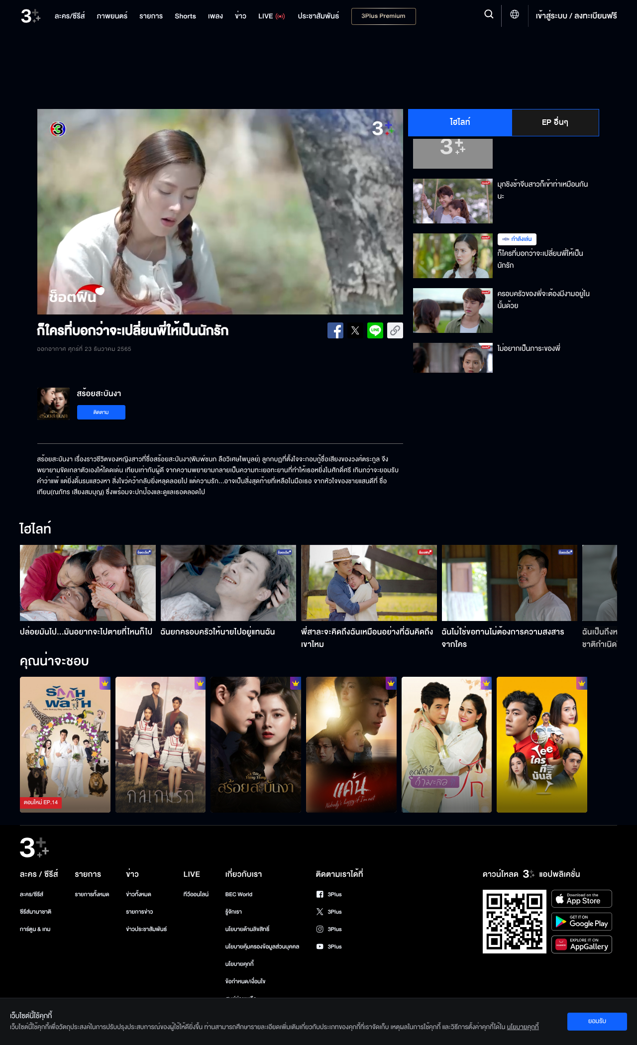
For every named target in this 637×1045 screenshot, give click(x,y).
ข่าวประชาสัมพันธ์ (146, 929)
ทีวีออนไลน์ (196, 894)
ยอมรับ (597, 1021)
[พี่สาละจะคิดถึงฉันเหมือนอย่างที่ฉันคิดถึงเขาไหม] (369, 583)
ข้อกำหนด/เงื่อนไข (245, 981)
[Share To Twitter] (355, 330)
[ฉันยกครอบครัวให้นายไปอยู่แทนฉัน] (229, 583)
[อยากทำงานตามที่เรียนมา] (65, 744)
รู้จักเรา (233, 912)
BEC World (238, 894)
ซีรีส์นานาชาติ (35, 912)
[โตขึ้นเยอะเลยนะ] (160, 744)
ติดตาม (101, 412)
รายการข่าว (139, 912)
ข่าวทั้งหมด (138, 894)
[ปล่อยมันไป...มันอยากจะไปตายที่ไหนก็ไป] (88, 583)
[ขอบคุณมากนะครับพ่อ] (542, 744)
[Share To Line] (375, 330)
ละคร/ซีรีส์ (31, 894)
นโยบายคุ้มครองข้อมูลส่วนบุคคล (262, 946)
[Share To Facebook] (335, 330)
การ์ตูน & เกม (35, 929)
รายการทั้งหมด (92, 894)
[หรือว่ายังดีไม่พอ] (256, 744)
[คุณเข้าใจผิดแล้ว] (447, 744)
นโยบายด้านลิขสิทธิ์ (247, 929)
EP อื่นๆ (555, 122)
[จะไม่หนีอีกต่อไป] (351, 744)
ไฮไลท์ (460, 122)
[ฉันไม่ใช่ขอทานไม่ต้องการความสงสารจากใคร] (510, 583)
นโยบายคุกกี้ (239, 964)
